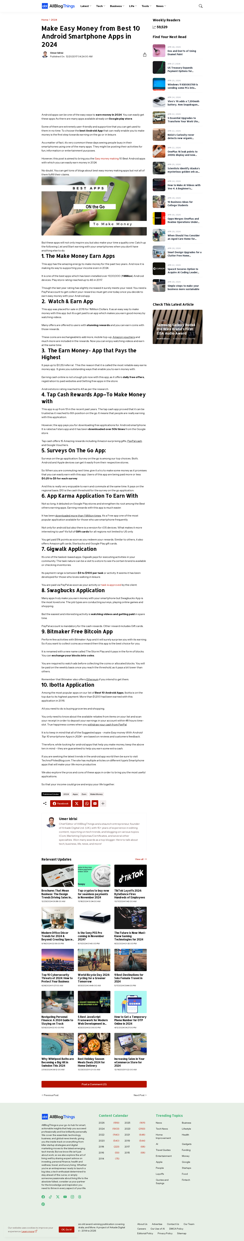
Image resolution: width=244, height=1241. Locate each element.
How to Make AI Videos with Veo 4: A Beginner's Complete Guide (184, 188)
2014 (109, 1158)
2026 (109, 1122)
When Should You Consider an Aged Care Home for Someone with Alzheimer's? (184, 238)
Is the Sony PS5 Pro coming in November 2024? (91, 936)
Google (186, 1161)
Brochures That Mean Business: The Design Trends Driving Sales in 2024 (56, 894)
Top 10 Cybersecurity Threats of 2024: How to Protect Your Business (57, 978)
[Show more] (103, 803)
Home (44, 19)
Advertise (157, 1224)
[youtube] (65, 1196)
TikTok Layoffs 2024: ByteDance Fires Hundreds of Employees (129, 894)
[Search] (199, 6)
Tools (145, 6)
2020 (109, 1140)
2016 (109, 1152)
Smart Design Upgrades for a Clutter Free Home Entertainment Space (185, 255)
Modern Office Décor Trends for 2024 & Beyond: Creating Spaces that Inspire (57, 936)
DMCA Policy (176, 1228)
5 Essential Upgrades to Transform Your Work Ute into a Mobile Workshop (183, 121)
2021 (135, 1134)
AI (157, 1144)
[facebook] (43, 1196)
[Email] (95, 803)
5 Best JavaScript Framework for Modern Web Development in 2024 (93, 1020)
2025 (135, 1122)
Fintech (186, 1179)
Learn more (28, 1231)
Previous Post (51, 1095)
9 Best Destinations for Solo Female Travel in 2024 (128, 978)
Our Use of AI (158, 1228)
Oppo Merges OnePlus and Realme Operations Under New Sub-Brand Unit (183, 222)
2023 (135, 1128)
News (159, 6)
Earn (84, 794)
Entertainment (164, 1155)
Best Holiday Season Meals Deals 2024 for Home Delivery (91, 1062)
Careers (141, 1228)
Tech (99, 6)
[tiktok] (50, 1196)
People (160, 1167)
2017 (135, 1146)
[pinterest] (43, 1204)
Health (185, 1134)
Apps (75, 794)
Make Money (96, 794)
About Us (142, 1224)
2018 (109, 1146)
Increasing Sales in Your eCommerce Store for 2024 (129, 1062)
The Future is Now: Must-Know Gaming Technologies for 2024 (130, 936)
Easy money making (107, 158)
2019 (135, 1140)
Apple (159, 1161)
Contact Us (173, 1224)
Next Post (139, 1095)
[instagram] (72, 1196)
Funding (186, 1149)
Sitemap (181, 1233)
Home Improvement (163, 1136)
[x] (57, 1196)
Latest (85, 6)
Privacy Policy (165, 1233)
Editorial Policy (145, 1233)
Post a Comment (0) (94, 1084)
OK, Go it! (66, 1229)
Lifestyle (186, 1128)
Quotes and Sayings (162, 1181)
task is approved (111, 584)
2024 (54, 19)
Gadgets (186, 1144)
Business (116, 6)
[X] (77, 803)
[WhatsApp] (87, 803)
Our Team (189, 1224)
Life (131, 6)
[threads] (79, 1196)
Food (185, 1173)
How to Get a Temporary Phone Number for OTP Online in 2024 (130, 1020)
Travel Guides (163, 1149)
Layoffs (160, 1173)
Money (185, 1155)
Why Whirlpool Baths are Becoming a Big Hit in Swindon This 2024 (57, 1062)
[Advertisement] (94, 85)
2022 (109, 1134)
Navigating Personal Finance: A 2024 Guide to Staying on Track (57, 1020)
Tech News (162, 1128)
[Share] (143, 54)
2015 (135, 1152)
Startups (186, 1167)
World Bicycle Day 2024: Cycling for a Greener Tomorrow (94, 978)
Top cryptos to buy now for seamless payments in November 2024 (93, 894)
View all (139, 859)
